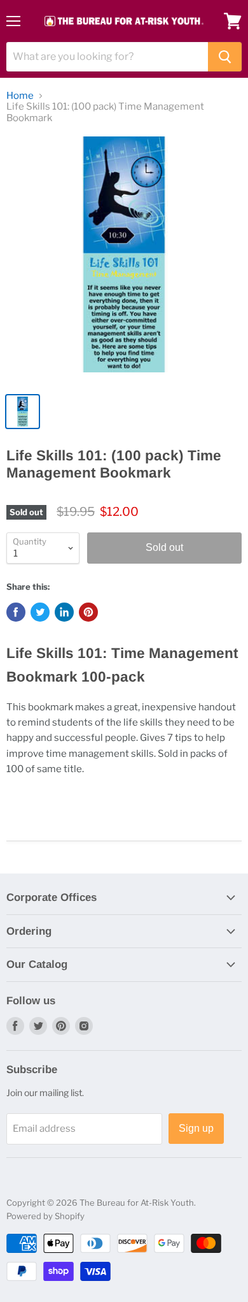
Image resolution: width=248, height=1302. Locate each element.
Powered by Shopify (45, 1216)
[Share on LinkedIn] (64, 612)
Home (20, 96)
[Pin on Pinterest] (88, 612)
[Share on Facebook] (15, 612)
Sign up (196, 1128)
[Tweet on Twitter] (40, 612)
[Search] (225, 56)
